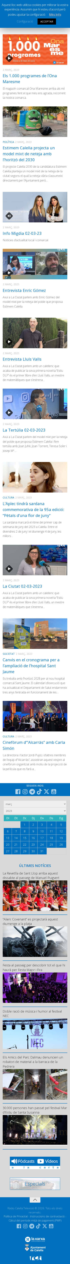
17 (42, 838)
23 (33, 844)
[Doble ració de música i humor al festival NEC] (35, 1033)
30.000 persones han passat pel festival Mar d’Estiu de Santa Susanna (35, 1110)
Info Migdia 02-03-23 (22, 233)
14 (16, 838)
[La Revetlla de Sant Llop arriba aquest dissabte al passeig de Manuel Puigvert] (35, 895)
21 (16, 844)
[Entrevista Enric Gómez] (35, 264)
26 (61, 844)
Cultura (8, 497)
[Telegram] (32, 792)
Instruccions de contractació (47, 1216)
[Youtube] (54, 792)
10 (42, 831)
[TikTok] (39, 791)
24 (42, 844)
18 (51, 838)
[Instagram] (25, 792)
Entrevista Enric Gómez (24, 290)
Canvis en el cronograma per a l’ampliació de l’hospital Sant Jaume (31, 665)
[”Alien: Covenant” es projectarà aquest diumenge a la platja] (35, 941)
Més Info (55, 15)
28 (16, 851)
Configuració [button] (25, 21)
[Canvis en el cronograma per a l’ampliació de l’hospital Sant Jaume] (35, 633)
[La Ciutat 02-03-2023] (35, 560)
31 (42, 851)
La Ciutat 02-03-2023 (22, 586)
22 (24, 844)
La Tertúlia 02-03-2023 (24, 430)
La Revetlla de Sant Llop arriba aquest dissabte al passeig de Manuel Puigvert (31, 875)
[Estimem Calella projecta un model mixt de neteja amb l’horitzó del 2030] (35, 121)
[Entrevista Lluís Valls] (35, 333)
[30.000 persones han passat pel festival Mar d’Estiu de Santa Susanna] (35, 1130)
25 (51, 844)
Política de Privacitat (16, 1216)
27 (7, 851)
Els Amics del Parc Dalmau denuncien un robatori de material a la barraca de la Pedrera (33, 1061)
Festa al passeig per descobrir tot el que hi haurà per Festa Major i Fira (34, 967)
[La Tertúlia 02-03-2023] (35, 404)
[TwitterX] (46, 791)
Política (8, 142)
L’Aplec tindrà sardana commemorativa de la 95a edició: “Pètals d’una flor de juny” (33, 509)
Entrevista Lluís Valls (22, 359)
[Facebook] (18, 792)
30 (33, 851)
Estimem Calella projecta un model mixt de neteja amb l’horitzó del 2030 (29, 153)
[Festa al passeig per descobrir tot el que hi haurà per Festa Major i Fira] (35, 988)
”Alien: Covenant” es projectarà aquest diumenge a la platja (30, 921)
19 (61, 838)
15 (24, 838)
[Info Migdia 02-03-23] (35, 207)
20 (7, 844)
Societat (9, 654)
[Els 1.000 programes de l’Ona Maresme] (35, 49)
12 (61, 831)
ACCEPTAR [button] (46, 21)
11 (51, 831)
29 (24, 851)
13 (7, 838)
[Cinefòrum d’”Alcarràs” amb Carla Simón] (35, 716)
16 (33, 838)
